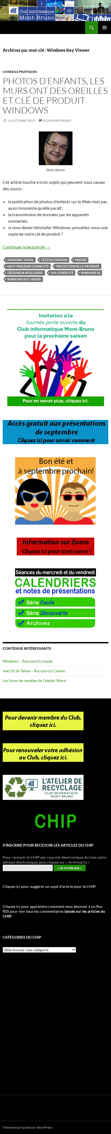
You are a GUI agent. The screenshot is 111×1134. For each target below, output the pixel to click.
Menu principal (104, 27)
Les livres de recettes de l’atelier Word (34, 680)
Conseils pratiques (20, 72)
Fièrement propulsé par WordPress (27, 1127)
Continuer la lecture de (26, 246)
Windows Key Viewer (24, 279)
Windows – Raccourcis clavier (28, 661)
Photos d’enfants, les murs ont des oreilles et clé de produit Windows (55, 95)
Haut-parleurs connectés (28, 266)
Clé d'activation (54, 260)
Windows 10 (90, 272)
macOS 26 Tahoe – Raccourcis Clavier (34, 670)
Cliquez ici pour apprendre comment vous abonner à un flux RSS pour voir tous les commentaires (54, 911)
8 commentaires (57, 120)
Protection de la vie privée (77, 266)
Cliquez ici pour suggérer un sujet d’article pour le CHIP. (49, 886)
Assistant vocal (20, 260)
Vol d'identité (62, 272)
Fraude (80, 260)
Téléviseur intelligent (25, 272)
